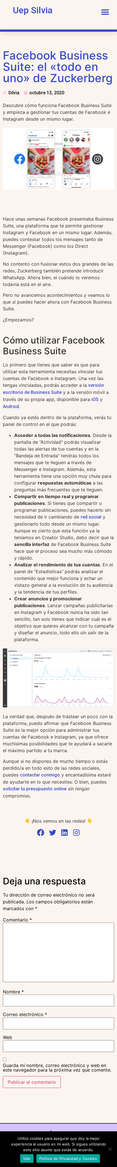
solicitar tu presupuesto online (34, 788)
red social (91, 517)
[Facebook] (40, 832)
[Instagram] (76, 832)
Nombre (13, 991)
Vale (27, 1158)
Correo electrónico (25, 1014)
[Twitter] (52, 832)
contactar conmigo (40, 775)
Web (7, 1037)
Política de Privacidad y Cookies (68, 1158)
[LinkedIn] (64, 832)
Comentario (17, 920)
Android (11, 406)
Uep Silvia (33, 10)
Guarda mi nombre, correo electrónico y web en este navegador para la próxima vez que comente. (57, 1067)
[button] (105, 12)
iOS (95, 399)
